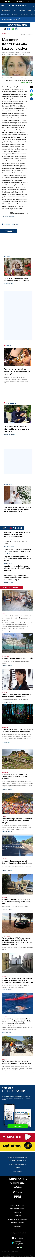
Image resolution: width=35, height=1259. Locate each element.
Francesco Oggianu (8, 216)
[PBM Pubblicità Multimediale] (17, 1197)
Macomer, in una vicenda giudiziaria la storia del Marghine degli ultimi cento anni (16, 902)
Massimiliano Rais (8, 283)
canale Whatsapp (26, 82)
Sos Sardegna (24, 14)
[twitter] (3, 1)
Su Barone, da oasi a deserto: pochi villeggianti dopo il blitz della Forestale (16, 1062)
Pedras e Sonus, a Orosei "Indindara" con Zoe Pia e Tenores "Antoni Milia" (17, 550)
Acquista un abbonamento (17, 1160)
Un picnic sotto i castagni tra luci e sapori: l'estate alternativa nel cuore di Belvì (17, 559)
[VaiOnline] (17, 1193)
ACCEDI (31, 1)
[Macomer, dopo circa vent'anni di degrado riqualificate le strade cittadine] (17, 846)
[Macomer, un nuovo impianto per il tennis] (17, 643)
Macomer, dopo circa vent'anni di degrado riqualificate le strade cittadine (17, 862)
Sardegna (22, 10)
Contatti (17, 1215)
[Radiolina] (17, 1146)
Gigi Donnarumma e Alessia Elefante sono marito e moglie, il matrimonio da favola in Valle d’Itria (17, 509)
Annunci (17, 1167)
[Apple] (17, 1238)
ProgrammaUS (5, 10)
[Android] (17, 1243)
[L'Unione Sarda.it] (17, 5)
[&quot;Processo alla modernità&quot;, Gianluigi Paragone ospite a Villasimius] (17, 414)
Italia (29, 10)
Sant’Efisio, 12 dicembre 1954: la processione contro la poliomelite (16, 280)
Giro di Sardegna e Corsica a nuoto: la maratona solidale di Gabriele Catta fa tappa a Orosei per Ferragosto (16, 1021)
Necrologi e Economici (17, 1208)
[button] (5, 29)
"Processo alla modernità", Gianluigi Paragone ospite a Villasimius (16, 429)
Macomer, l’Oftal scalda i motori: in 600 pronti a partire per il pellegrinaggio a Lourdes (17, 534)
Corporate (17, 1226)
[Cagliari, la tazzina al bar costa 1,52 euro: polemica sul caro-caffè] (17, 357)
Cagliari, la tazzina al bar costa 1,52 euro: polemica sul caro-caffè (17, 371)
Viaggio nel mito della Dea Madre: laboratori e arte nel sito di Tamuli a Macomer (17, 568)
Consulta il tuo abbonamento (17, 1157)
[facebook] (6, 1)
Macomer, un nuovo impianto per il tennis (17, 658)
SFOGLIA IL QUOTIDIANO (10, 19)
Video (14, 10)
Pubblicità (17, 1212)
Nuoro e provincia (16, 25)
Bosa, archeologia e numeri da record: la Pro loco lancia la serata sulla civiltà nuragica (16, 578)
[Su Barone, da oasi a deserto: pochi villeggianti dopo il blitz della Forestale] (17, 1046)
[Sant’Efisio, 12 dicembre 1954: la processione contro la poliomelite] (17, 267)
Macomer (15, 224)
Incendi (14, 14)
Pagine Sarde (17, 1171)
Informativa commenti (17, 1222)
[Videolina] (17, 1137)
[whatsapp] (9, 1)
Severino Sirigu (8, 563)
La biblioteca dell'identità (17, 1164)
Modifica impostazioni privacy (17, 1219)
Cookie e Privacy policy (17, 1205)
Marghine (7, 224)
